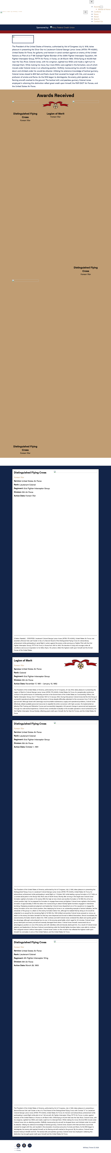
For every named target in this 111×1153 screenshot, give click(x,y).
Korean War (25, 120)
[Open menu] (85, 12)
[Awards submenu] (101, 7)
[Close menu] (91, 2)
